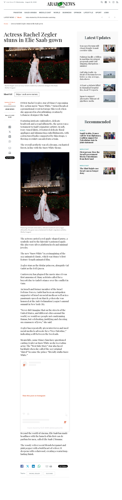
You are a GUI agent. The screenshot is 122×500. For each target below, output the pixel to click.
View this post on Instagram (34, 396)
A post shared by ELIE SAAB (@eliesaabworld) (45, 428)
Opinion (77, 12)
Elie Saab (49, 473)
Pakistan (17, 12)
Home (6, 24)
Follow (10, 158)
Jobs (106, 12)
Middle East (45, 12)
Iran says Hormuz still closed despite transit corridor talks (89, 48)
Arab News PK (11, 2)
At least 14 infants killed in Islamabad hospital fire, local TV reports (90, 87)
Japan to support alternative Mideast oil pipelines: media (89, 98)
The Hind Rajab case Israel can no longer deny (89, 170)
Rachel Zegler (34, 473)
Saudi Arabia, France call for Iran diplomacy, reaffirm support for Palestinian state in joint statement (90, 138)
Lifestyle (88, 12)
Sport (99, 12)
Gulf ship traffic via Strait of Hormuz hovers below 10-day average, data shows (90, 75)
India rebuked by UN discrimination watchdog (40, 17)
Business (67, 12)
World (56, 12)
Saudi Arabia (30, 12)
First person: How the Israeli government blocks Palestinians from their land (90, 155)
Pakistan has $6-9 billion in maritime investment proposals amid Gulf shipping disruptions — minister (90, 61)
